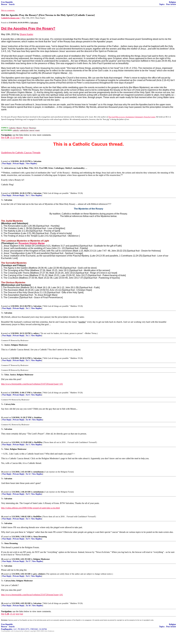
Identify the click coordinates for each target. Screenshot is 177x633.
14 (2, 472)
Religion (172, 2)
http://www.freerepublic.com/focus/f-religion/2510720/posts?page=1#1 (32, 384)
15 (2, 492)
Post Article (171, 4)
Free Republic (7, 2)
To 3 (27, 445)
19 (2, 574)
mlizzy (36, 333)
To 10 (28, 420)
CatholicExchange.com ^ (11, 18)
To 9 (27, 494)
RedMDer (38, 442)
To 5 (27, 360)
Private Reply (18, 163)
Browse (4, 4)
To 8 (27, 395)
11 (2, 417)
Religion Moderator (41, 559)
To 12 (28, 474)
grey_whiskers (39, 574)
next (17, 137)
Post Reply (6, 163)
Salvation (37, 161)
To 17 (28, 561)
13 (2, 442)
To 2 (27, 308)
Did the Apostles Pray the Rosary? (28, 28)
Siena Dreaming (40, 537)
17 (2, 537)
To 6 (27, 576)
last (21, 137)
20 (2, 603)
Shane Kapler (26, 34)
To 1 (27, 195)
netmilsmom (38, 472)
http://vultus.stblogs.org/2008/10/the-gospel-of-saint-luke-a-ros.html (30, 508)
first (2, 137)
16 (2, 517)
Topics (161, 4)
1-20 (7, 137)
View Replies (31, 163)
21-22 (12, 137)
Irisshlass (38, 417)
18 (2, 559)
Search (12, 4)
